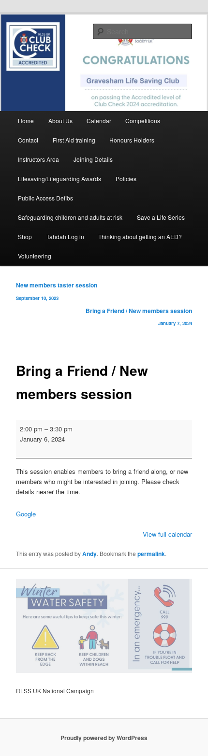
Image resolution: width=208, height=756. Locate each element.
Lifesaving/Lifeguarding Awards (59, 178)
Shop (25, 236)
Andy (89, 553)
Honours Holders (131, 140)
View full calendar (167, 534)
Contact (28, 140)
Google (26, 513)
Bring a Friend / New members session (139, 316)
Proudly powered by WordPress (104, 737)
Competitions (142, 120)
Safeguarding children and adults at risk (70, 217)
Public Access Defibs (45, 198)
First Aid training (74, 140)
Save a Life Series (161, 217)
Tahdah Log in (65, 236)
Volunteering (34, 256)
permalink (151, 553)
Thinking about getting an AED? (140, 236)
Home (26, 120)
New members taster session (56, 291)
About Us (60, 120)
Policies (126, 178)
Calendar (99, 120)
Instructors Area (38, 159)
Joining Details (93, 159)
